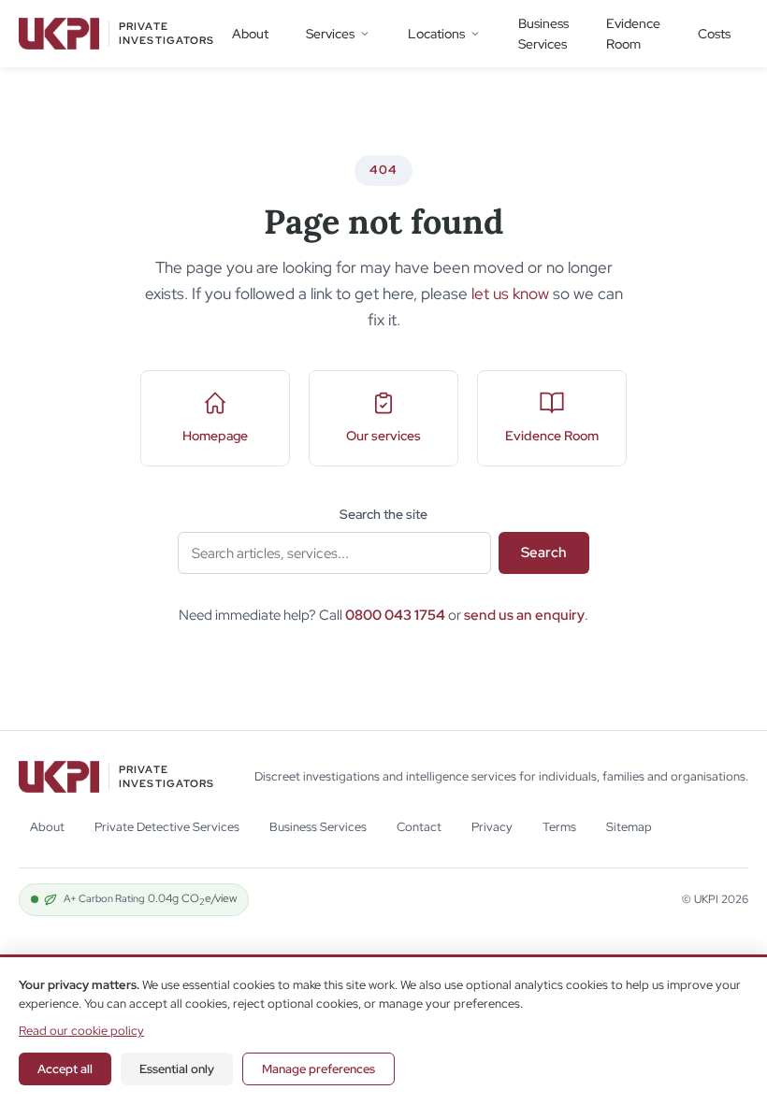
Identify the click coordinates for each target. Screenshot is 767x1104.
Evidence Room (633, 33)
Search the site (383, 514)
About (250, 33)
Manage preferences (318, 1069)
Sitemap (629, 827)
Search (544, 552)
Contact (419, 827)
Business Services (543, 33)
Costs (714, 33)
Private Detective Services (166, 827)
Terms (559, 827)
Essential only (176, 1069)
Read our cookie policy (81, 1031)
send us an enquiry (524, 615)
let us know (510, 293)
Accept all (65, 1069)
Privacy (492, 827)
